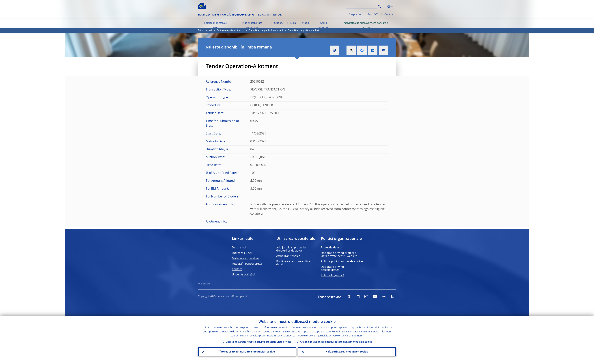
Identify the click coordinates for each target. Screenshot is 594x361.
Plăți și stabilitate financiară (252, 25)
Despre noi (355, 14)
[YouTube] (375, 296)
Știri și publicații (324, 25)
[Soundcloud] (383, 296)
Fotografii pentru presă (247, 263)
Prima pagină (205, 30)
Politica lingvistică (332, 275)
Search (379, 6)
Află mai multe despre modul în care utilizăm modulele (336, 342)
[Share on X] (351, 50)
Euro (293, 23)
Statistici (279, 23)
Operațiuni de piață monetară (303, 30)
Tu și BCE (373, 14)
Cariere (388, 14)
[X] (349, 296)
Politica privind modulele (342, 261)
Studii (305, 23)
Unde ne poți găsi (243, 274)
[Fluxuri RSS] (392, 296)
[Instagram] (366, 296)
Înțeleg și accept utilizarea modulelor (247, 352)
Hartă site (205, 284)
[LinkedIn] (357, 296)
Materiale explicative (245, 258)
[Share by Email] (383, 50)
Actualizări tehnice (288, 256)
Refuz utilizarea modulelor (347, 352)
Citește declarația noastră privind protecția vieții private (258, 342)
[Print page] (334, 50)
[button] (385, 6)
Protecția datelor (331, 247)
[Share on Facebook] (362, 50)
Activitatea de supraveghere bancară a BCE (366, 25)
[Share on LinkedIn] (372, 50)
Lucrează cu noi (242, 253)
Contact (237, 269)
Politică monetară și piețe (215, 25)
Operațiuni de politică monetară (266, 30)
